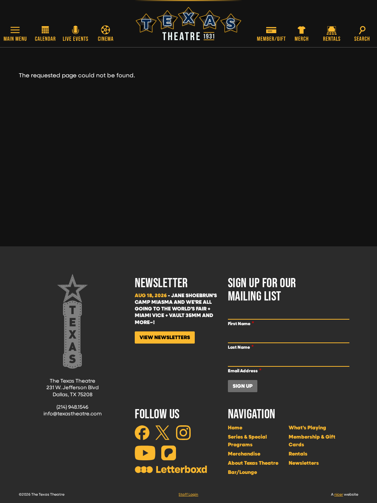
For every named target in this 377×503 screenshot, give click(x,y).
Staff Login (188, 494)
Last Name (239, 347)
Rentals (298, 453)
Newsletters (304, 463)
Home (235, 427)
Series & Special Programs (247, 440)
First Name (239, 323)
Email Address (243, 370)
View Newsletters (165, 337)
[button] (15, 34)
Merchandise (244, 453)
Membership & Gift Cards (312, 440)
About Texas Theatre (253, 463)
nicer (338, 494)
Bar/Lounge (242, 472)
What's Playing (307, 427)
